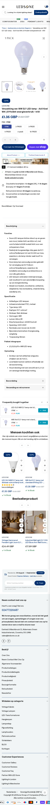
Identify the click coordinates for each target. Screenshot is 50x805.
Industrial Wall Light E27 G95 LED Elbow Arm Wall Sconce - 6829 (13, 541)
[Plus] (15, 140)
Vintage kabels (8, 707)
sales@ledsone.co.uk (10, 636)
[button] (44, 57)
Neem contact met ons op (13, 659)
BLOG (4, 744)
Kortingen (6, 749)
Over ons (6, 655)
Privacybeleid (7, 680)
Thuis (4, 28)
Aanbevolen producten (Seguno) (19, 28)
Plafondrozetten (9, 736)
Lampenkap (6, 724)
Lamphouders (7, 732)
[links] (4, 641)
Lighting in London (9, 779)
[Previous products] (42, 402)
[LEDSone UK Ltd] (25, 7)
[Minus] (5, 140)
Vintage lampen (8, 711)
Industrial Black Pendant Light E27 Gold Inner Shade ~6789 (36, 541)
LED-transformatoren (11, 715)
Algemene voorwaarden (11, 664)
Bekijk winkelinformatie (14, 178)
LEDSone (6, 106)
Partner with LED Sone (11, 775)
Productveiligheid (9, 676)
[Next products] (47, 402)
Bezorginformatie (9, 685)
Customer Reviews (9, 767)
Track (41, 583)
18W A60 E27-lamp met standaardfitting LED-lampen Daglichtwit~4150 (24, 420)
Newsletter (6, 693)
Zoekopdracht (41, 12)
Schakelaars (7, 740)
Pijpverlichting (7, 728)
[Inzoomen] (43, 38)
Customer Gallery (9, 763)
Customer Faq (7, 771)
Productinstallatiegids (11, 672)
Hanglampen (7, 719)
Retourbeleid (7, 689)
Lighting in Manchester (11, 784)
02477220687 (10, 610)
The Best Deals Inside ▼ (36, 155)
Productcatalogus (9, 668)
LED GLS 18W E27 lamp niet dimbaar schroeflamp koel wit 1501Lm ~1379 (24, 407)
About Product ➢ (13, 155)
